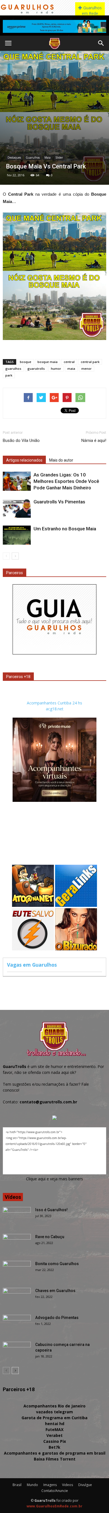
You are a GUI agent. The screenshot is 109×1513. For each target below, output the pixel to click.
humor (56, 368)
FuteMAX (54, 1429)
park (8, 375)
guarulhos (13, 368)
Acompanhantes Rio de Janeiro (54, 1406)
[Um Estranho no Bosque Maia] (17, 535)
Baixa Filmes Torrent (54, 1459)
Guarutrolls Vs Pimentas (59, 502)
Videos (67, 1484)
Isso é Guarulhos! (51, 1210)
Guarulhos (33, 157)
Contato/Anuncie (54, 1490)
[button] (101, 43)
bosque (25, 362)
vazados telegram (54, 1411)
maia (71, 368)
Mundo (32, 1484)
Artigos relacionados (24, 460)
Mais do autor (61, 460)
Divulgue (85, 1484)
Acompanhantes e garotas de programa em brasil (54, 1453)
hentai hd (54, 1423)
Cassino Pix (54, 1441)
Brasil (17, 1484)
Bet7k (54, 1447)
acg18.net (54, 708)
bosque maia (47, 362)
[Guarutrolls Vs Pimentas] (17, 508)
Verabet (54, 1435)
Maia (47, 157)
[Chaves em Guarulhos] (17, 1297)
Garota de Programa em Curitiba (54, 1417)
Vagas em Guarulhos (32, 964)
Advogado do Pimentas (57, 1317)
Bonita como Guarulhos (57, 1263)
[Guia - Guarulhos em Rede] (54, 653)
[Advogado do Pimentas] (17, 1324)
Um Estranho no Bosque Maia (65, 528)
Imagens (50, 1484)
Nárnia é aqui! (93, 440)
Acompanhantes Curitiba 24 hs (54, 703)
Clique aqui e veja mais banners (54, 1178)
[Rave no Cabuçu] (17, 1244)
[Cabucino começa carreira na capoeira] (17, 1351)
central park (90, 362)
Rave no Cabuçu (49, 1236)
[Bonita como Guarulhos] (17, 1271)
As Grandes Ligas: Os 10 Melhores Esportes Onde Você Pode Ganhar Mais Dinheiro (66, 481)
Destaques (14, 157)
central (69, 362)
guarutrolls (36, 368)
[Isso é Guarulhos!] (17, 1217)
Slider (59, 157)
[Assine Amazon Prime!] (54, 26)
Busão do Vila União (21, 440)
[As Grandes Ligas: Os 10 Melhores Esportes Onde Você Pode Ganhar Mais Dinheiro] (17, 481)
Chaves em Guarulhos (55, 1290)
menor (86, 368)
